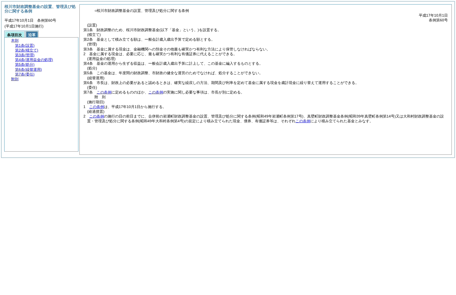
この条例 (104, 92)
